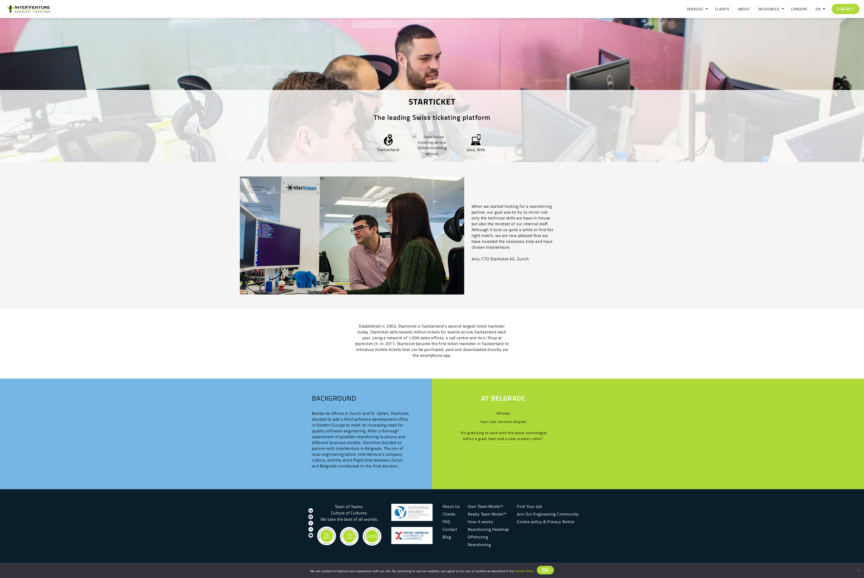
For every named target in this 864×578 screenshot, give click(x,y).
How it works (480, 522)
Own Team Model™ (485, 506)
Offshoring (478, 537)
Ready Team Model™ (487, 514)
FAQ (446, 522)
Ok (545, 570)
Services (695, 9)
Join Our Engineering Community (548, 514)
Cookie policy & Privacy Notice (545, 522)
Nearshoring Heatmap (488, 529)
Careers (799, 9)
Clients (722, 9)
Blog (447, 537)
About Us (451, 506)
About (744, 9)
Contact (845, 9)
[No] (858, 570)
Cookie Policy (524, 571)
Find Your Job (529, 506)
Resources (768, 9)
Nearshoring (479, 545)
